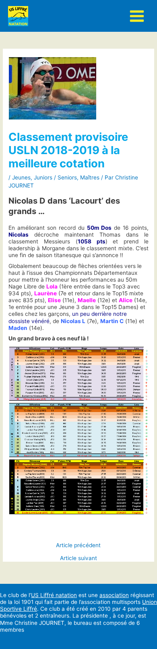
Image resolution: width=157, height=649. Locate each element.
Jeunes (21, 177)
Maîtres (89, 177)
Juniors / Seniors (55, 177)
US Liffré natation (54, 595)
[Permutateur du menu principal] (137, 16)
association (114, 595)
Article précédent (78, 545)
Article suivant (78, 558)
